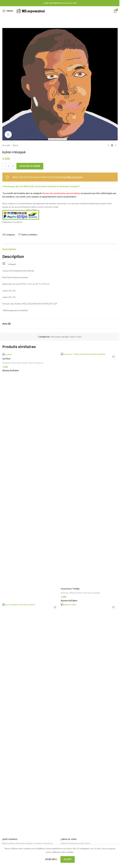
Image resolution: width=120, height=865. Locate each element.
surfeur (6, 358)
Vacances (39, 363)
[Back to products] (112, 145)
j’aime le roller (69, 839)
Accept (68, 859)
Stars (79, 336)
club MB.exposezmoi (72, 177)
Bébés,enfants (76, 592)
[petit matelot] (30, 719)
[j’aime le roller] (89, 719)
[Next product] (116, 145)
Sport (15, 145)
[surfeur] (30, 354)
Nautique (6, 363)
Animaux (65, 592)
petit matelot (10, 839)
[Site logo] (31, 10)
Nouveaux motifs (19, 363)
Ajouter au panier (30, 166)
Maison (64, 843)
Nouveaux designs (60, 336)
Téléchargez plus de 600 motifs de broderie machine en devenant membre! (40, 186)
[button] (10, 370)
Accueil (6, 145)
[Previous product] (108, 145)
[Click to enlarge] (8, 134)
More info (51, 859)
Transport (38, 843)
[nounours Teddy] (89, 469)
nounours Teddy (70, 588)
